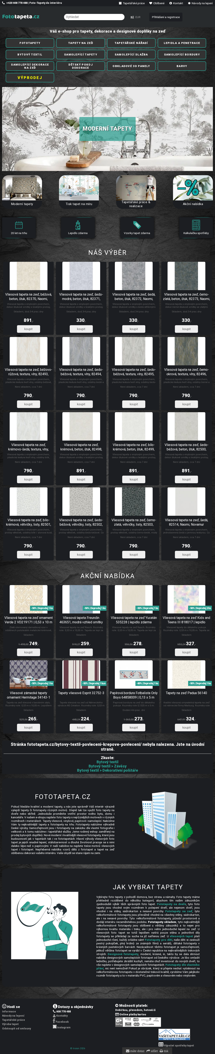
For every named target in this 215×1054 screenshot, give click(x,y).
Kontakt (178, 3)
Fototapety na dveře (171, 904)
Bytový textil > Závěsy (108, 766)
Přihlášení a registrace (166, 17)
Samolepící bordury (182, 54)
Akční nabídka (193, 204)
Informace (9, 1011)
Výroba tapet (10, 1024)
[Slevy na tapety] (193, 187)
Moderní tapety (107, 128)
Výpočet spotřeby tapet (179, 1045)
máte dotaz (136, 1051)
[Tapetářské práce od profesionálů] (136, 187)
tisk (165, 1051)
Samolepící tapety (80, 54)
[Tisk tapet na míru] (79, 187)
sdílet (154, 1051)
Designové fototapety (123, 954)
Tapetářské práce (133, 3)
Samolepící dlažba (131, 54)
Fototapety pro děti (158, 939)
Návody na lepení (202, 3)
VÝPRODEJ (30, 77)
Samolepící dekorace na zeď (30, 66)
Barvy (182, 66)
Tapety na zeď (80, 43)
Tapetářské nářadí (131, 43)
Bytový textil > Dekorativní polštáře (107, 770)
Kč (132, 17)
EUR (137, 17)
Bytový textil (29, 54)
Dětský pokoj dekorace (80, 66)
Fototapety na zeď (178, 911)
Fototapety (30, 43)
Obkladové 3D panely (131, 66)
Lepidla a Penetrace (182, 43)
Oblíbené (158, 3)
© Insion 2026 (77, 1048)
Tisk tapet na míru (79, 204)
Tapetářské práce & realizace (136, 204)
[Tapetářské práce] (174, 1039)
